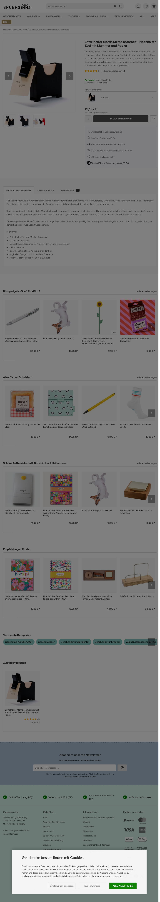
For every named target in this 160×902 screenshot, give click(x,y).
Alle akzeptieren (123, 886)
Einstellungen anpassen (62, 886)
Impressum (117, 876)
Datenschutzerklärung (87, 876)
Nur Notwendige (92, 886)
